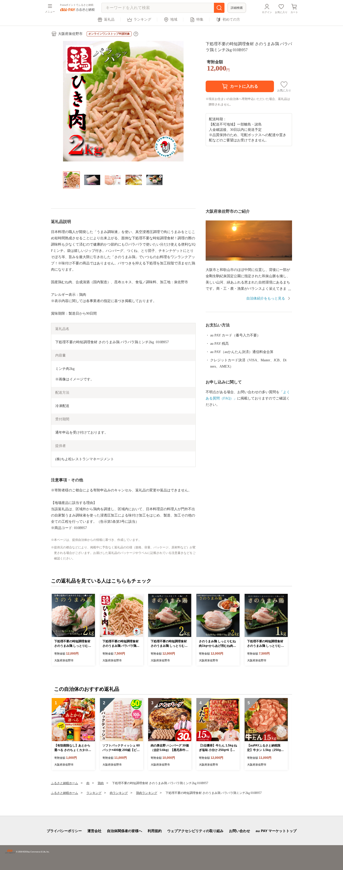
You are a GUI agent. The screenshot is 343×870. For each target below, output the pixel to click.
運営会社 (94, 831)
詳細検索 (237, 8)
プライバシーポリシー (64, 831)
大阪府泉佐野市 (70, 34)
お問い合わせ (239, 831)
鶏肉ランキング (146, 793)
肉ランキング (119, 793)
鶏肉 (101, 783)
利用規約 (155, 831)
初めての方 (231, 19)
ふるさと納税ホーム (64, 783)
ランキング (142, 19)
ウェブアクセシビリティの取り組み (195, 831)
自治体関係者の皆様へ (124, 831)
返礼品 (109, 19)
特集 (199, 19)
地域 (173, 19)
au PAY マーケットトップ (276, 831)
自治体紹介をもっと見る (265, 298)
